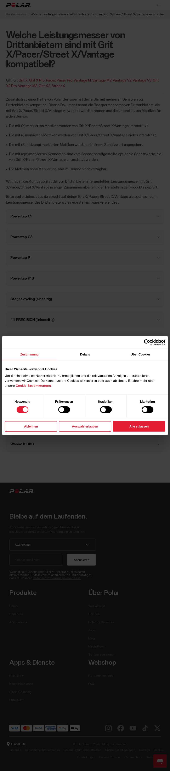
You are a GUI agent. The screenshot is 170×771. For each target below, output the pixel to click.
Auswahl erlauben (85, 426)
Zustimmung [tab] (29, 354)
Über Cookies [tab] (141, 354)
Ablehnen (31, 426)
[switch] (64, 409)
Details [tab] (85, 354)
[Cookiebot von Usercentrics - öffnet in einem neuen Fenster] (147, 342)
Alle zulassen (139, 426)
